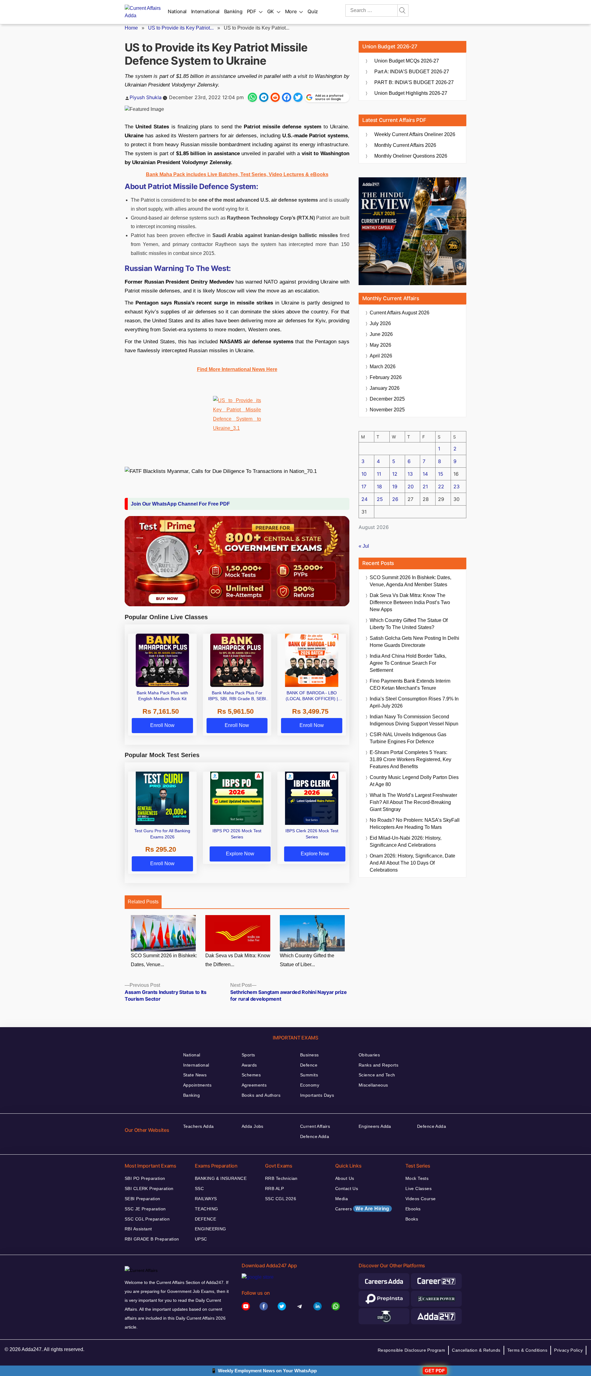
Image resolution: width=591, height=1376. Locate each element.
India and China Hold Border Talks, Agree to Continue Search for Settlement (408, 663)
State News (195, 1074)
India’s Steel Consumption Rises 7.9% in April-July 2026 (414, 702)
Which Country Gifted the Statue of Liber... (307, 960)
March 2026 (383, 366)
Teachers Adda (198, 1126)
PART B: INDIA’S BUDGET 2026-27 (414, 82)
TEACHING (206, 1208)
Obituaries (369, 1054)
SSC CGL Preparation (147, 1219)
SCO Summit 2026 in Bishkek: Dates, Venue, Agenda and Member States (410, 581)
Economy (309, 1085)
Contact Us (346, 1188)
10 (364, 474)
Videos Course (420, 1198)
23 (456, 486)
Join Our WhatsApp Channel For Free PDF (180, 503)
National (177, 11)
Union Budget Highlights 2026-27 (410, 93)
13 (410, 474)
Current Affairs (315, 1126)
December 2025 (387, 399)
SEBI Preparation (142, 1198)
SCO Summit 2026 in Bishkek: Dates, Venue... (164, 960)
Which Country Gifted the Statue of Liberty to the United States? (409, 624)
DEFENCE (205, 1219)
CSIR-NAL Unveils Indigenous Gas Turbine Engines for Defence (408, 738)
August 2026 (399, 312)
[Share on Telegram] (263, 97)
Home (131, 27)
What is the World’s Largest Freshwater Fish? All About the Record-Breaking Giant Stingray (413, 802)
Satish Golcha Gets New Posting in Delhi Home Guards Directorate (414, 642)
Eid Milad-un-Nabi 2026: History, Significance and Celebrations (405, 841)
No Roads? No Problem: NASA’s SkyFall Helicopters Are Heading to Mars (415, 823)
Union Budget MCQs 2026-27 (406, 60)
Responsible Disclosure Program (411, 1350)
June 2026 (381, 334)
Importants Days (317, 1095)
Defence (308, 1065)
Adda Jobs (252, 1126)
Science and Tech (377, 1074)
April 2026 (381, 355)
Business (309, 1054)
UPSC (201, 1239)
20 (411, 486)
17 (363, 486)
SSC (199, 1188)
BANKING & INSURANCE (221, 1178)
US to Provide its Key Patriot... (181, 27)
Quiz (313, 11)
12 (394, 474)
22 (441, 486)
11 (379, 474)
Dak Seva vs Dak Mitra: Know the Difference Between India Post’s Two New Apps (410, 602)
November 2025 (387, 409)
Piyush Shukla (146, 97)
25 (380, 499)
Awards (249, 1065)
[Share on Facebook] (286, 97)
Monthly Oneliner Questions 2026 (410, 156)
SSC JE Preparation (145, 1208)
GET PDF (435, 1370)
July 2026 (380, 323)
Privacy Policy (568, 1350)
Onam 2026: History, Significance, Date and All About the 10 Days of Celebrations (412, 863)
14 (425, 474)
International (205, 11)
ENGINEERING (210, 1228)
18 (379, 486)
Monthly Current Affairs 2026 (405, 145)
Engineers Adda (375, 1126)
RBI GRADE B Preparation (152, 1239)
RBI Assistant (138, 1228)
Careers (362, 1208)
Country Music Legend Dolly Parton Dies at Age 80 (414, 781)
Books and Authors (261, 1095)
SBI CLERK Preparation (149, 1188)
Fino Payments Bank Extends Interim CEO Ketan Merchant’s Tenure (410, 684)
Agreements (254, 1085)
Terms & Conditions (527, 1350)
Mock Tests (416, 1178)
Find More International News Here (237, 369)
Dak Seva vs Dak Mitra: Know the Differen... (237, 960)
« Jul (364, 546)
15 (440, 474)
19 (394, 486)
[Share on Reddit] (275, 97)
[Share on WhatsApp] (252, 97)
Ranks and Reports (378, 1065)
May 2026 (380, 345)
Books (411, 1219)
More (291, 11)
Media (341, 1198)
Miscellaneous (373, 1085)
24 (364, 499)
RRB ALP (274, 1188)
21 (425, 486)
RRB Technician (281, 1178)
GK (270, 11)
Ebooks (413, 1208)
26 (395, 499)
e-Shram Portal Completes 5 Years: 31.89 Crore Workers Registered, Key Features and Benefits (410, 759)
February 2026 (386, 377)
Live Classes (418, 1188)
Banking (233, 11)
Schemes (251, 1074)
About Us (344, 1178)
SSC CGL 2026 (280, 1198)
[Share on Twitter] (298, 97)
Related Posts (143, 901)
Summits (309, 1074)
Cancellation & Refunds (476, 1350)
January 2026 (385, 388)
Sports (248, 1054)
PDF (251, 11)
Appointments (197, 1085)
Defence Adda (314, 1136)
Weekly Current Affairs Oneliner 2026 (414, 134)
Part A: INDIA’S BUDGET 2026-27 (411, 71)
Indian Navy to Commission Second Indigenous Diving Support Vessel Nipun (414, 720)
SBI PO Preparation (145, 1178)
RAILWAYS (206, 1198)
